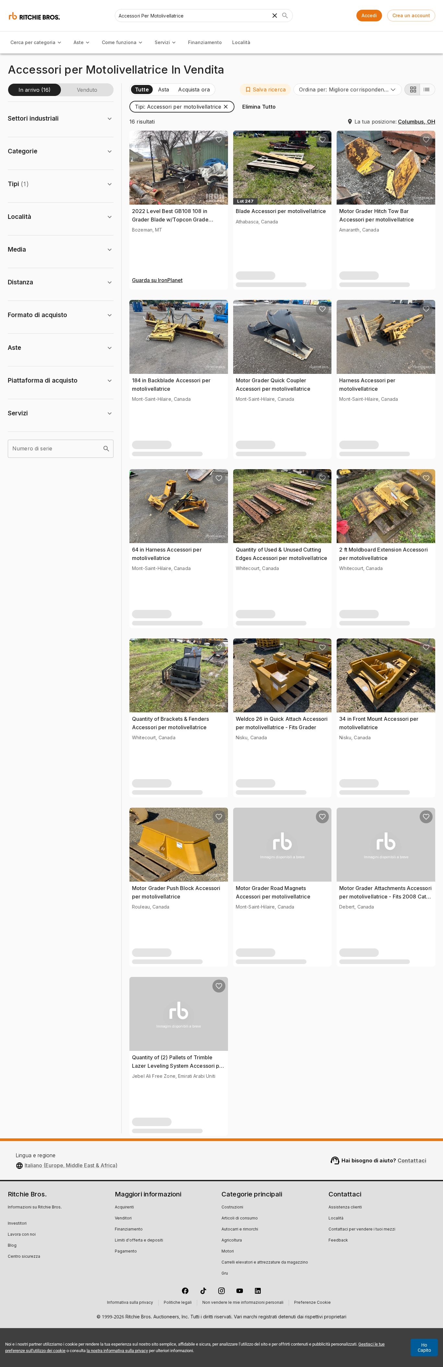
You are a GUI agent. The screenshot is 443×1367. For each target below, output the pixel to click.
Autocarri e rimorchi (240, 1229)
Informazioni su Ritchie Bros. (35, 1207)
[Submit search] (285, 15)
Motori (228, 1251)
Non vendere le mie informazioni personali (242, 1303)
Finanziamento (205, 42)
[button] (265, 89)
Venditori (123, 1218)
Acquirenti (124, 1207)
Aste (79, 42)
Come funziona (119, 42)
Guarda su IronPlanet (157, 280)
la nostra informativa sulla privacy (117, 1350)
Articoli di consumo (240, 1218)
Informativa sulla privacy (130, 1303)
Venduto (87, 90)
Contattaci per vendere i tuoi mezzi (362, 1229)
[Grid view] (412, 89)
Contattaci (412, 1160)
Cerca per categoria (32, 42)
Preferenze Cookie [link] (312, 1303)
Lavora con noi (22, 1235)
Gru (225, 1274)
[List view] (427, 89)
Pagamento (126, 1251)
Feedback (338, 1240)
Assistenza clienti (345, 1207)
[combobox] (347, 89)
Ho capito (424, 1347)
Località (241, 42)
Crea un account (411, 15)
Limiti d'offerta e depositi (139, 1240)
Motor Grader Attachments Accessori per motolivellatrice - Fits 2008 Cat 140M (385, 896)
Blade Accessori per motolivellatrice (281, 211)
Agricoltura (232, 1240)
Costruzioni (232, 1207)
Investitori (17, 1224)
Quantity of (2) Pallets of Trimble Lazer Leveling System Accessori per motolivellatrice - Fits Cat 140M (178, 1065)
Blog (12, 1246)
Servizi (162, 42)
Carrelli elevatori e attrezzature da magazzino (265, 1263)
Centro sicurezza (24, 1257)
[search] (106, 448)
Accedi (369, 15)
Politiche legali (178, 1303)
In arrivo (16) (34, 90)
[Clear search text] (275, 15)
